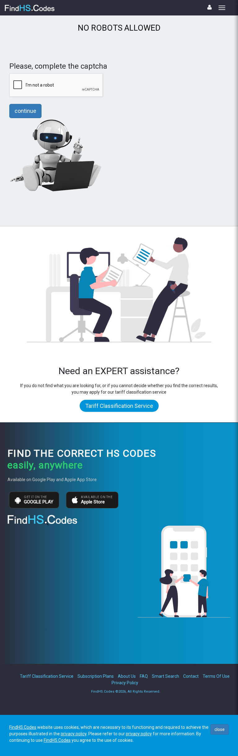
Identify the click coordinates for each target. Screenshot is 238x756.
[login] (209, 7)
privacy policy (73, 733)
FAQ (144, 676)
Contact (191, 676)
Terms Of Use (216, 676)
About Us (127, 676)
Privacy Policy (125, 682)
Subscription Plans (95, 676)
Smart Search (165, 676)
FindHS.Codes (22, 727)
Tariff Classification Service (119, 406)
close (219, 729)
